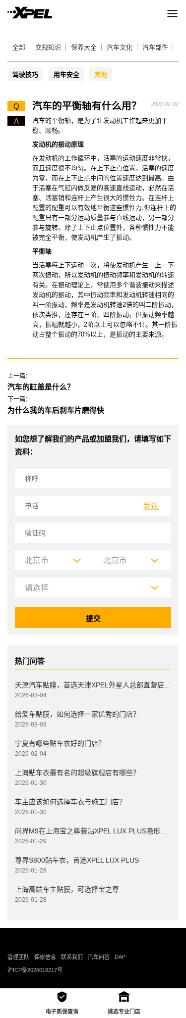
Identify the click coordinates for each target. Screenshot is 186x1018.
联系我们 (72, 957)
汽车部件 (155, 47)
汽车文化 (119, 47)
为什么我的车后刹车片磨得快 (55, 410)
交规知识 (48, 47)
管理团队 (18, 957)
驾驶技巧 (25, 74)
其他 (100, 74)
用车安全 (66, 74)
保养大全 (84, 47)
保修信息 (45, 957)
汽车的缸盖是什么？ (40, 387)
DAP (120, 957)
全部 (18, 47)
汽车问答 (99, 957)
